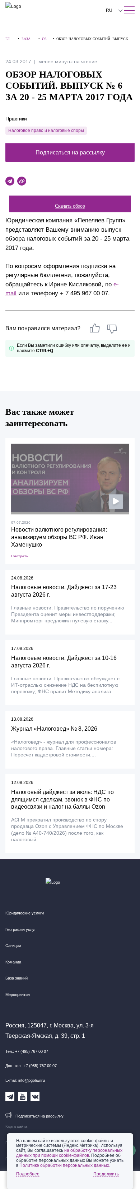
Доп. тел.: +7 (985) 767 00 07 (31, 1066)
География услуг (20, 929)
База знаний (16, 978)
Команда (13, 962)
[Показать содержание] (129, 10)
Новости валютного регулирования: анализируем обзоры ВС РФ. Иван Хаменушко (59, 537)
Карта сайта (16, 1126)
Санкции (13, 945)
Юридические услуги (24, 913)
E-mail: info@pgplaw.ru (25, 1080)
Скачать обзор (70, 206)
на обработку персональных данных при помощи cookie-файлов (69, 1153)
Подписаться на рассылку (70, 152)
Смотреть (19, 556)
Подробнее (27, 1173)
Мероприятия (17, 994)
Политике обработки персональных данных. (64, 1165)
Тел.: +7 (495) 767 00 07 (26, 1051)
